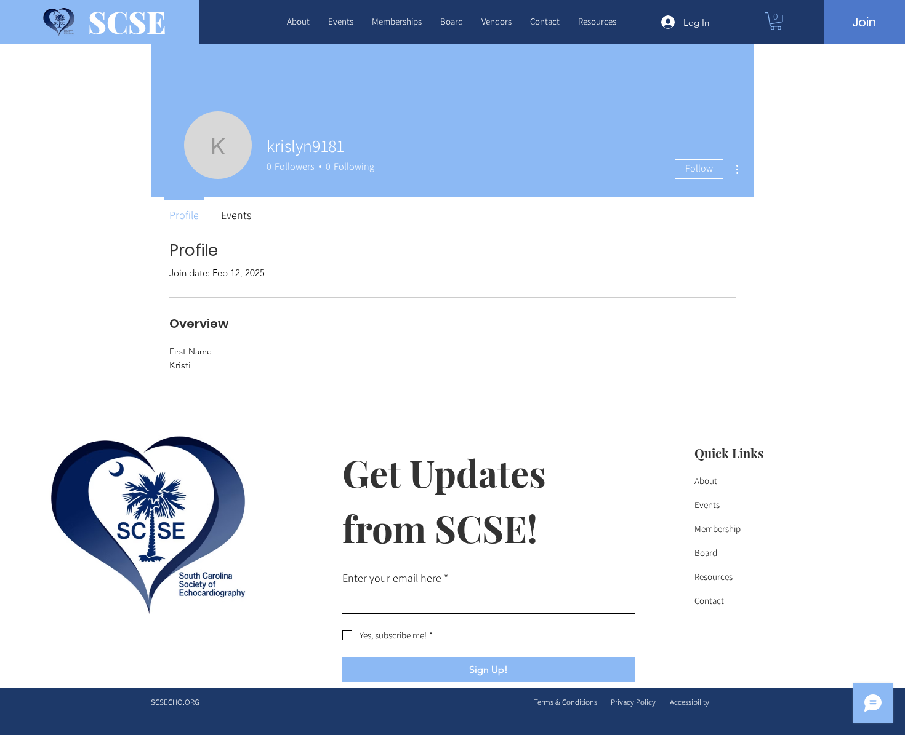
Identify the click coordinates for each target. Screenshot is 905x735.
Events (707, 505)
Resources (713, 576)
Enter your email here (395, 578)
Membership (717, 528)
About (705, 481)
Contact (709, 600)
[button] (298, 21)
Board (705, 552)
